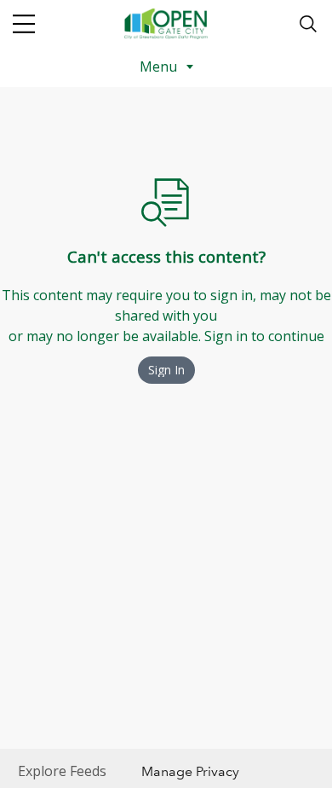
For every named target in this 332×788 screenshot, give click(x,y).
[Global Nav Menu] (24, 24)
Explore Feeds (62, 771)
